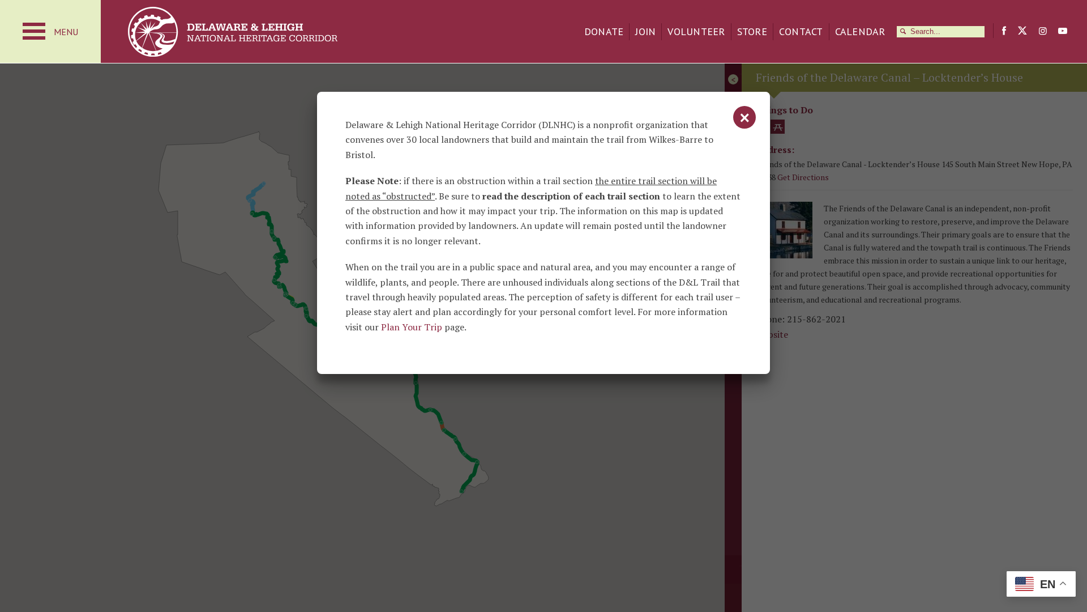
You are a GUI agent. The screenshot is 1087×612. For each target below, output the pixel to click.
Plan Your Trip (411, 327)
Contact (801, 31)
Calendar (860, 31)
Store (752, 31)
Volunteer (696, 31)
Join (645, 31)
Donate (604, 31)
